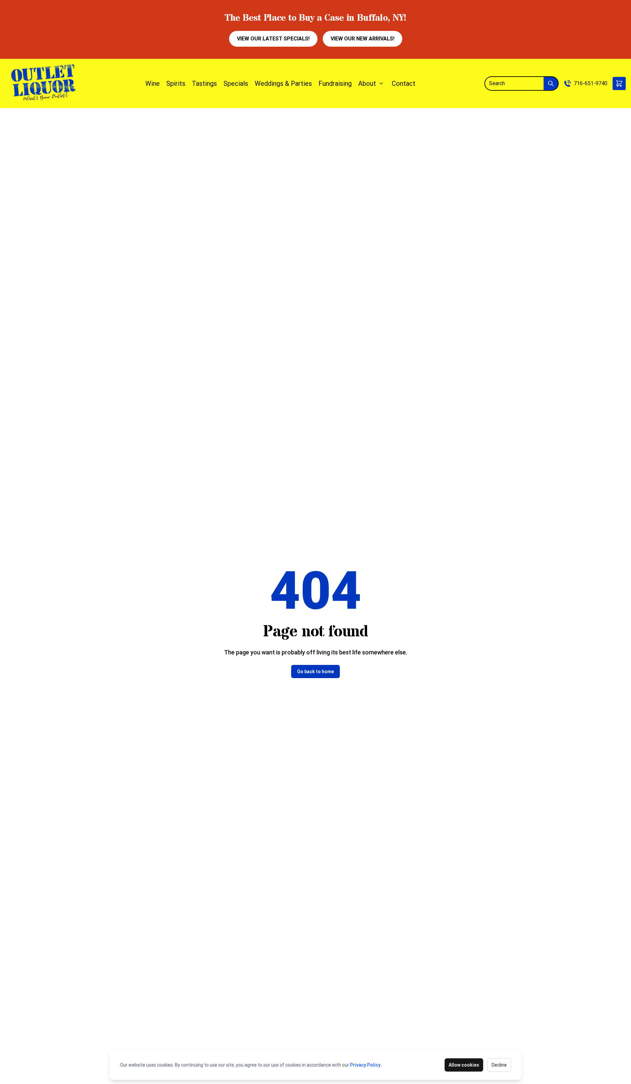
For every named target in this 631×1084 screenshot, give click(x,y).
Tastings (204, 83)
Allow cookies (464, 1065)
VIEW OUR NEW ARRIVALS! (362, 38)
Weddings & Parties (283, 83)
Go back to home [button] (315, 671)
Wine (152, 83)
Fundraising (335, 83)
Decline (499, 1065)
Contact (403, 83)
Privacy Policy (365, 1065)
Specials (235, 83)
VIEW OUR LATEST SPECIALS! (273, 38)
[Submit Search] (551, 83)
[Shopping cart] (619, 83)
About (367, 83)
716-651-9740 (590, 83)
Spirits (175, 83)
